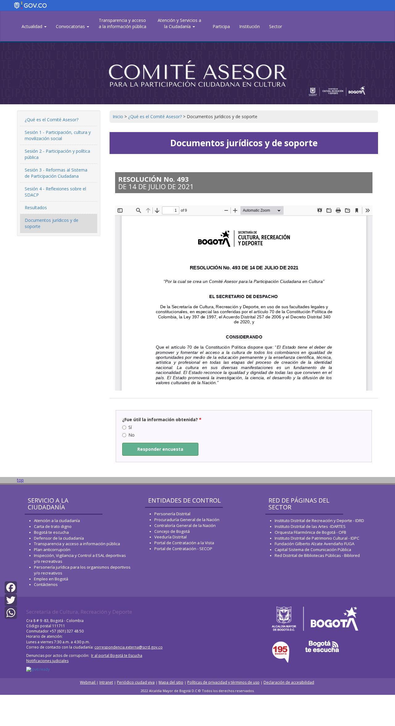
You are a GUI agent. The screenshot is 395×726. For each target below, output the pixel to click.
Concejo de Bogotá (172, 531)
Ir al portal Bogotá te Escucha (116, 655)
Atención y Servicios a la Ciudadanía (179, 23)
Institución (249, 26)
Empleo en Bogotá (51, 579)
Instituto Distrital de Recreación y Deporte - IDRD (319, 520)
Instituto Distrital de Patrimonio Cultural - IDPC (317, 538)
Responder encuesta (160, 449)
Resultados (36, 207)
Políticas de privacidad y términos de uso (223, 682)
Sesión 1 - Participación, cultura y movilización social (58, 135)
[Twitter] (11, 600)
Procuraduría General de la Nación (186, 519)
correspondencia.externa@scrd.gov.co (128, 647)
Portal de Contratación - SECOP (183, 548)
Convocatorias (71, 26)
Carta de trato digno (53, 526)
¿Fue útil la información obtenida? (162, 419)
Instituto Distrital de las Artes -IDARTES (311, 526)
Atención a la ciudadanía (57, 520)
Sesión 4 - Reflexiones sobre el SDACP (55, 192)
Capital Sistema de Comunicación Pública (313, 549)
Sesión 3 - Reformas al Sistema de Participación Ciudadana (56, 173)
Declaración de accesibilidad (289, 682)
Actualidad (33, 26)
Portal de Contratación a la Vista (184, 543)
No (131, 435)
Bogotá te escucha (51, 532)
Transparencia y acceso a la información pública (122, 23)
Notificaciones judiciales (47, 660)
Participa (221, 26)
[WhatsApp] (11, 612)
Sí (130, 427)
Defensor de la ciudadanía (59, 538)
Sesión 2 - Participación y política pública (57, 154)
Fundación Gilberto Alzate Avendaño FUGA (314, 543)
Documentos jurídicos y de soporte (51, 223)
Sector (275, 26)
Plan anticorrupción (52, 549)
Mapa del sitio (171, 682)
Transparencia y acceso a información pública (77, 543)
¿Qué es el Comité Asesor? (51, 119)
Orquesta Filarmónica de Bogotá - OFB (310, 532)
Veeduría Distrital (170, 537)
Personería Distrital (172, 513)
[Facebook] (11, 587)
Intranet (106, 682)
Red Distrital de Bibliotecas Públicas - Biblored (317, 555)
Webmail (88, 682)
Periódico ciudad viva (136, 682)
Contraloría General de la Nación (185, 525)
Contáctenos (46, 584)
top (20, 480)
